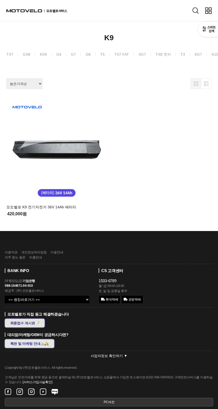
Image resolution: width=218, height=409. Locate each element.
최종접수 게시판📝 (24, 323)
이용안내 (57, 252)
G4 (58, 54)
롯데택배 (111, 299)
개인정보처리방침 (34, 252)
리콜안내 (35, 257)
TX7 (9, 54)
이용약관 (11, 252)
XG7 (142, 54)
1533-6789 (107, 280)
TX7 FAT (121, 54)
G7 (73, 54)
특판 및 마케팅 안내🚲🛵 (29, 344)
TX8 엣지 (163, 54)
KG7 (198, 54)
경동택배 (134, 299)
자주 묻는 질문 (15, 257)
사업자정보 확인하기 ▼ (109, 356)
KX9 (43, 54)
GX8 (26, 54)
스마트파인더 (208, 29)
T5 (102, 54)
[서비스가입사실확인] (37, 382)
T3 (183, 54)
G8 (88, 54)
